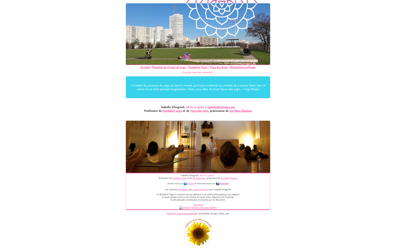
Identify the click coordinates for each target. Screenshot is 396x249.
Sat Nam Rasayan (240, 111)
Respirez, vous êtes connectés (182, 213)
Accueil (145, 67)
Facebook (224, 183)
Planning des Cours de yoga (169, 67)
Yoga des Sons (218, 67)
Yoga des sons (199, 111)
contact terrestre (201, 189)
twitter (190, 183)
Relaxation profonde (243, 67)
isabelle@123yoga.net (221, 107)
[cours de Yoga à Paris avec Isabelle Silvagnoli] (198, 207)
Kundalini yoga (172, 111)
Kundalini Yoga (198, 67)
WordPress (183, 189)
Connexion (198, 204)
